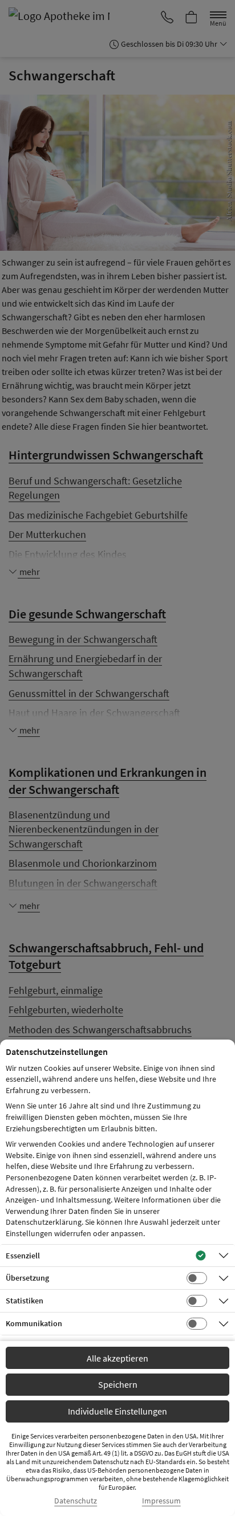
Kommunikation (34, 1323)
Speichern (117, 1384)
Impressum (161, 1501)
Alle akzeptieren (117, 1358)
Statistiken (24, 1300)
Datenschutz (75, 1501)
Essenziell (23, 1255)
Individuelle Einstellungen (117, 1411)
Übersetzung (27, 1278)
